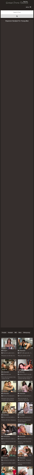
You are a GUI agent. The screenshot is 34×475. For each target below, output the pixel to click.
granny (8, 398)
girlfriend (28, 377)
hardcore (5, 355)
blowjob (4, 398)
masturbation (21, 400)
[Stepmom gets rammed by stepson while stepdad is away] (8, 343)
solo (21, 421)
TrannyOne (6, 436)
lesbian (9, 462)
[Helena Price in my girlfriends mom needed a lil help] (25, 365)
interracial (20, 378)
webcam (24, 421)
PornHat (21, 415)
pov (14, 355)
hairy (14, 377)
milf (16, 332)
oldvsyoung (26, 332)
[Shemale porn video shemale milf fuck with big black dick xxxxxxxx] (8, 429)
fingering (21, 420)
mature (4, 400)
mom (20, 332)
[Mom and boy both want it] (8, 408)
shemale (3, 443)
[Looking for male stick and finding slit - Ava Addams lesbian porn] (8, 450)
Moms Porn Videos (17, 3)
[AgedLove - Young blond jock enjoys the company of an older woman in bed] (25, 450)
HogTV (5, 350)
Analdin (5, 458)
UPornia (21, 372)
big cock (21, 377)
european (11, 377)
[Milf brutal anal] (8, 365)
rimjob (28, 378)
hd (7, 355)
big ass (4, 462)
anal (4, 377)
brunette (24, 398)
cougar (24, 441)
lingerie (13, 462)
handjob (10, 332)
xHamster (22, 350)
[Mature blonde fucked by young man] (25, 429)
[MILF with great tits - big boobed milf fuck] (25, 343)
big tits (20, 355)
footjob (4, 332)
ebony (24, 377)
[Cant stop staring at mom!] (25, 408)
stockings (20, 464)
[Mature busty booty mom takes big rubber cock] (25, 386)
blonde (20, 441)
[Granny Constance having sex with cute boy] (8, 386)
